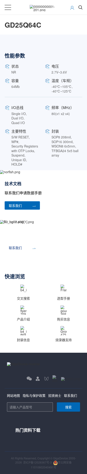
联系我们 (70, 395)
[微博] (70, 379)
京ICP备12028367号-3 (37, 462)
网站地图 (13, 395)
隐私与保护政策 (34, 395)
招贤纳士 (54, 395)
